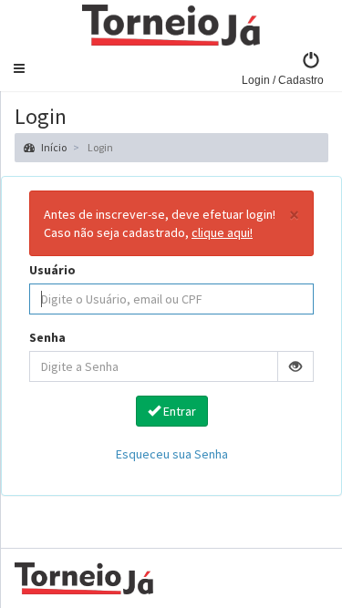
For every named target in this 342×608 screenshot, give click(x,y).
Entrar (178, 411)
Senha (47, 337)
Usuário (52, 270)
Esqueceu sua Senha (172, 454)
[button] (19, 68)
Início (53, 147)
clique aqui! (222, 232)
